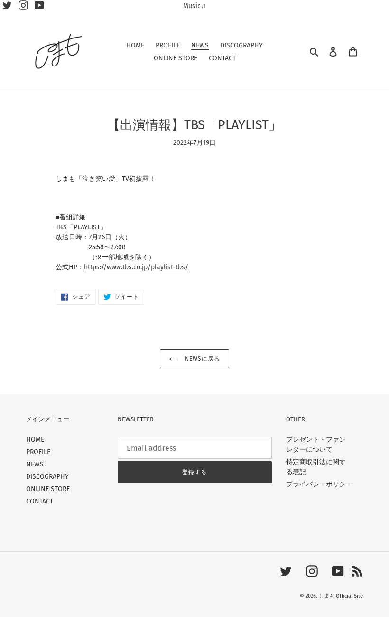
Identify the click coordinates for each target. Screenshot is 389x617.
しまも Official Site (341, 596)
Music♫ (194, 6)
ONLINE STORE (48, 489)
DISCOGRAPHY (47, 477)
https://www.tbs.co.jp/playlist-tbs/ (136, 267)
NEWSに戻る (201, 358)
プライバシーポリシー (319, 484)
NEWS (35, 464)
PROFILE (38, 452)
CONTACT (39, 501)
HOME (35, 440)
